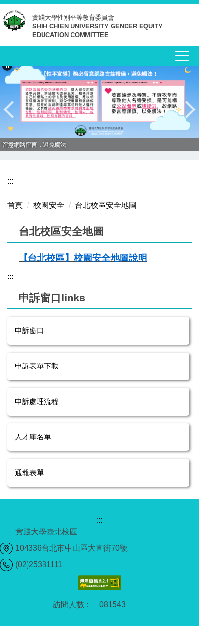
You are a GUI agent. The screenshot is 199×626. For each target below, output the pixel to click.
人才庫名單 (33, 437)
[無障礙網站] (99, 582)
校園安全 (48, 205)
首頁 (15, 205)
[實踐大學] (16, 24)
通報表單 (29, 472)
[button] (7, 66)
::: (10, 181)
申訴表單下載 (36, 366)
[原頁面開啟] (99, 98)
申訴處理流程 (36, 401)
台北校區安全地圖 (106, 205)
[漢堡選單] (182, 56)
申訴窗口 (29, 331)
